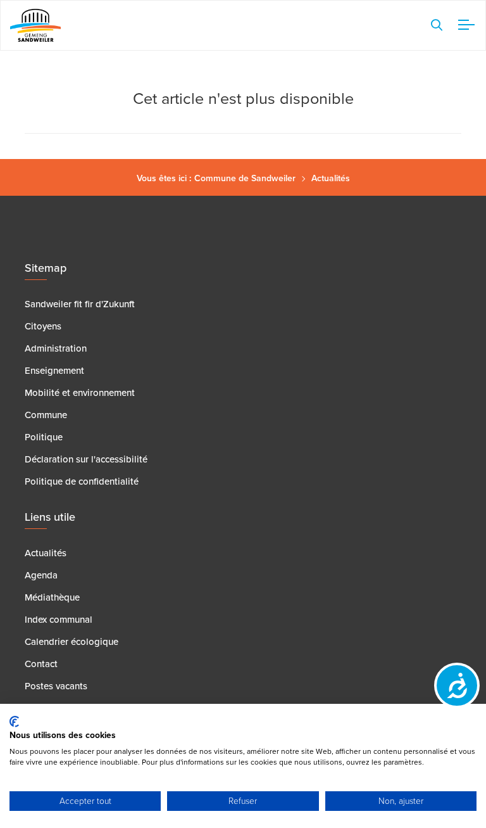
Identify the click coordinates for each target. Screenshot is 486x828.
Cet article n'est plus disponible (243, 97)
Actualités (330, 178)
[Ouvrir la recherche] (437, 25)
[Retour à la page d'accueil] (35, 25)
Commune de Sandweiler (245, 178)
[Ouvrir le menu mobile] (464, 25)
